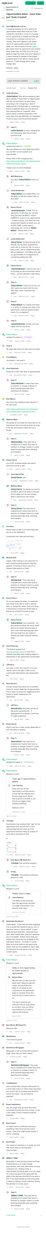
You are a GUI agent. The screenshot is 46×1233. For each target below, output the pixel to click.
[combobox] (34, 88)
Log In (36, 81)
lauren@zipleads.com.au (15, 652)
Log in (40, 3)
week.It (35, 46)
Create (31, 3)
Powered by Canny (23, 1227)
